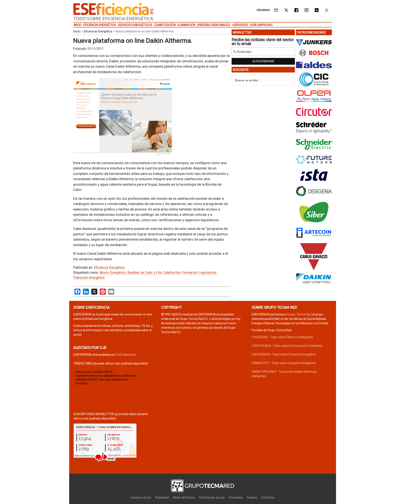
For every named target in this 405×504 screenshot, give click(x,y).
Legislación (207, 273)
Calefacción (172, 273)
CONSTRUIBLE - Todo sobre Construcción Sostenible (287, 345)
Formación (189, 273)
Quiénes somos (141, 497)
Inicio (77, 31)
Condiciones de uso (212, 497)
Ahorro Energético (113, 273)
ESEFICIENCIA (113, 11)
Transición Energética (89, 278)
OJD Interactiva (126, 354)
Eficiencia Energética (98, 31)
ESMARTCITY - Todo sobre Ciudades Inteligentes (284, 363)
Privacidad (236, 497)
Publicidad (162, 497)
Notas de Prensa (184, 497)
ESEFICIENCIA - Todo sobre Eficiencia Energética (284, 354)
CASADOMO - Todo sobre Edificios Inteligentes (282, 337)
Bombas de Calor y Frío (144, 273)
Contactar (267, 497)
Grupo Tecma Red (299, 314)
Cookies (252, 497)
